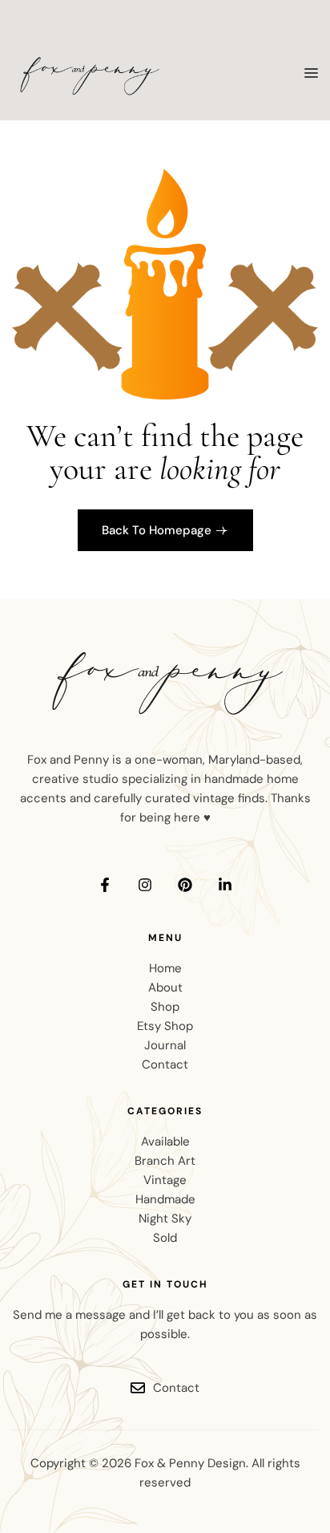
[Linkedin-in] (225, 885)
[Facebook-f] (105, 885)
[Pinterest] (185, 885)
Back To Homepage (156, 530)
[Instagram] (145, 885)
